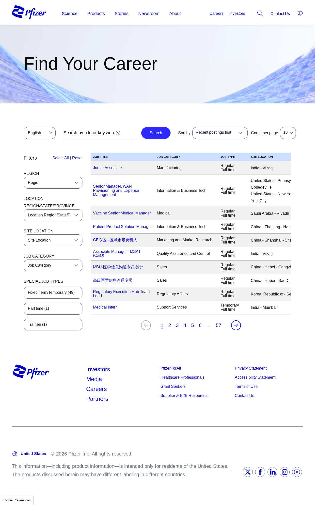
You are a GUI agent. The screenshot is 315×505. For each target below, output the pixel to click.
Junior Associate (107, 168)
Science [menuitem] (70, 13)
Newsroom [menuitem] (148, 13)
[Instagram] (285, 472)
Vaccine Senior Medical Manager (122, 213)
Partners (97, 398)
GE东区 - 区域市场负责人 (115, 240)
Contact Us (280, 14)
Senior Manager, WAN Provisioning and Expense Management (116, 190)
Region (31, 173)
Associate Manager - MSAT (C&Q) (117, 253)
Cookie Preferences (17, 500)
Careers (216, 13)
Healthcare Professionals (182, 377)
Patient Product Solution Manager (122, 227)
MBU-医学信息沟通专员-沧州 (118, 267)
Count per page (264, 133)
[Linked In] (272, 472)
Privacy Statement (251, 368)
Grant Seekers (173, 386)
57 (218, 325)
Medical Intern (105, 307)
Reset (77, 158)
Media (94, 379)
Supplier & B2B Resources (183, 395)
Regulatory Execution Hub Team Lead (121, 294)
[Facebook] (260, 472)
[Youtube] (297, 472)
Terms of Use (246, 386)
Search (260, 13)
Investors (237, 13)
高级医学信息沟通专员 (112, 280)
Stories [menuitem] (121, 13)
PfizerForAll (170, 368)
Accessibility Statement (255, 377)
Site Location (38, 231)
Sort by (184, 133)
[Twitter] (248, 472)
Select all (60, 158)
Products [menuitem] (96, 13)
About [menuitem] (175, 13)
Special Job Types (43, 281)
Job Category (39, 256)
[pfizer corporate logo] (29, 12)
